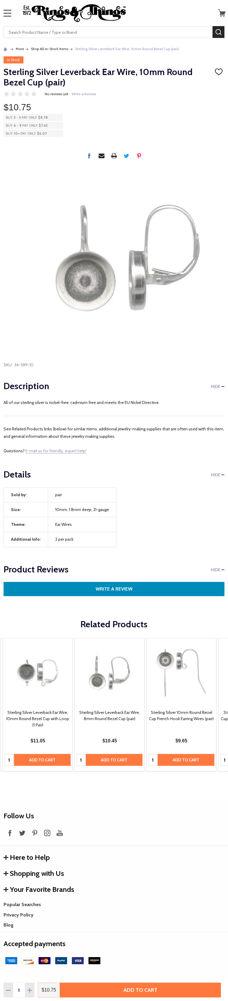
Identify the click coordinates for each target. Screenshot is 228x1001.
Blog (9, 925)
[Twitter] (126, 155)
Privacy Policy (19, 915)
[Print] (114, 155)
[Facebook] (89, 155)
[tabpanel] (38, 705)
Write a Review (84, 94)
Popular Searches (22, 904)
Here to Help (30, 857)
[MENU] (7, 13)
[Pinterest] (139, 155)
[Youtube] (59, 832)
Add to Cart (140, 990)
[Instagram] (47, 832)
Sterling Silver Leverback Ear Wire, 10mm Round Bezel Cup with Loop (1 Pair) (37, 719)
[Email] (101, 155)
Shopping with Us (37, 873)
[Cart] (222, 13)
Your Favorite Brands (42, 889)
